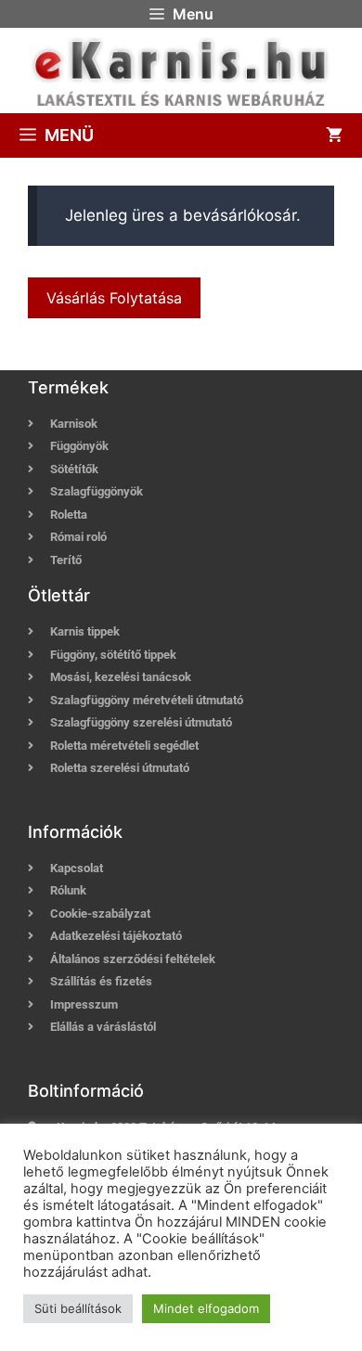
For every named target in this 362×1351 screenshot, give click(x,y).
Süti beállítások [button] (78, 1308)
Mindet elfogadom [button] (206, 1308)
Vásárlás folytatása (114, 298)
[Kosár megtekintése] (334, 135)
